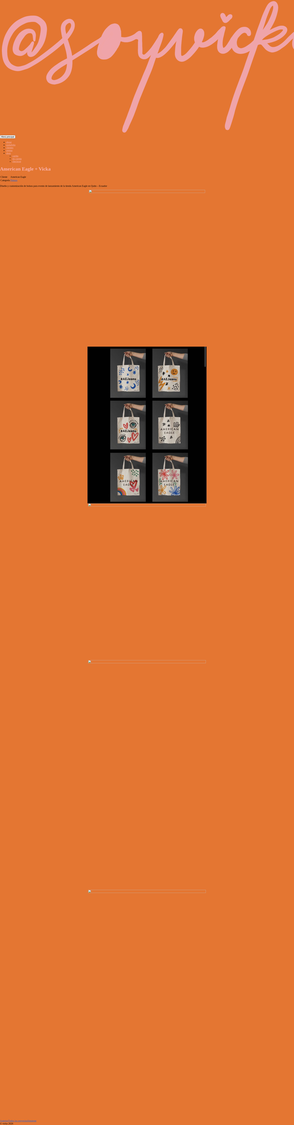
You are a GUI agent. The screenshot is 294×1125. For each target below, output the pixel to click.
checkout (16, 161)
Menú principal (7, 137)
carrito (15, 156)
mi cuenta (17, 158)
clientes (9, 147)
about (8, 142)
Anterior (4, 1120)
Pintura (13, 180)
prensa (9, 150)
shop (8, 153)
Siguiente (31, 1120)
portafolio (10, 145)
